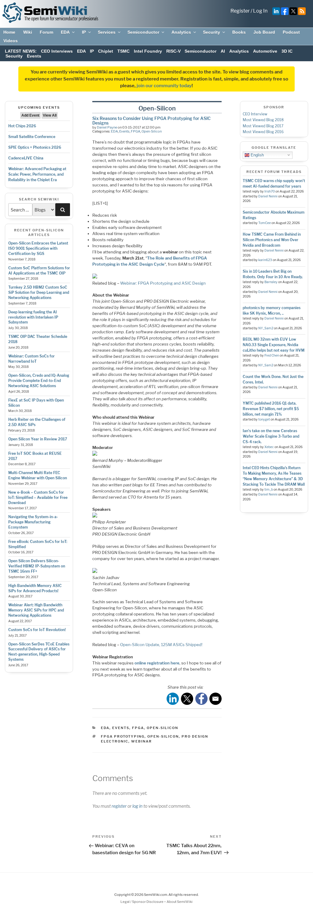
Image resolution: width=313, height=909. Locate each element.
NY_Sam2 (265, 328)
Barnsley (271, 282)
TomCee (264, 223)
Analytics (181, 32)
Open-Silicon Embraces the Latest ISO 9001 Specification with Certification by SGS (38, 248)
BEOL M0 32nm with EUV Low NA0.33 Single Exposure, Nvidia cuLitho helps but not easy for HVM (273, 345)
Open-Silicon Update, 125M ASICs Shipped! (161, 644)
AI (223, 51)
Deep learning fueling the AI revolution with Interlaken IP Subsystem (33, 317)
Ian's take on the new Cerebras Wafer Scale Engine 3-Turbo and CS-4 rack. (271, 436)
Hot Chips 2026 (22, 126)
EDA (65, 32)
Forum (46, 32)
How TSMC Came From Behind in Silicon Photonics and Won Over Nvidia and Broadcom (272, 240)
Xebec (269, 447)
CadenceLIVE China (25, 158)
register (119, 806)
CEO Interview (255, 114)
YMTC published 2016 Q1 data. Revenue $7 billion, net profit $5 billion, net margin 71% (271, 409)
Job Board (264, 32)
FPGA (135, 131)
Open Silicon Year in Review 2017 (37, 439)
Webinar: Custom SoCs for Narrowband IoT (31, 359)
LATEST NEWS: (21, 51)
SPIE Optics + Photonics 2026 (34, 147)
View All (50, 115)
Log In (260, 11)
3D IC (287, 51)
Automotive (265, 51)
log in (137, 806)
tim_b (268, 490)
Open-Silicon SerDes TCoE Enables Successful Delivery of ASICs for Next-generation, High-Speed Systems (38, 652)
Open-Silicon (152, 131)
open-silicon (163, 736)
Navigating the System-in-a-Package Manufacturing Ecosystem (33, 521)
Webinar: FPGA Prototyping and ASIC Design (163, 283)
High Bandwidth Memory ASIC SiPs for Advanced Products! (35, 588)
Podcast (291, 32)
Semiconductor (143, 32)
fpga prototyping (123, 736)
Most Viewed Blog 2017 (263, 126)
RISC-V (173, 51)
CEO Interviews (57, 51)
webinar (141, 741)
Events (34, 56)
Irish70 (269, 191)
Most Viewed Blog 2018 (263, 120)
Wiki (27, 32)
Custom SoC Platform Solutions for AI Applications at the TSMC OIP (39, 270)
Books (239, 32)
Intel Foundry (148, 51)
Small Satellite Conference (31, 136)
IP (84, 32)
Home (9, 32)
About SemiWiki (180, 902)
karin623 (265, 260)
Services (107, 32)
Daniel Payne (107, 127)
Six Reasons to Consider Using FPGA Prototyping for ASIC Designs (151, 120)
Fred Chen (271, 355)
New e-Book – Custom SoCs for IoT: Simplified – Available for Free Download (38, 497)
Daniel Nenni (268, 196)
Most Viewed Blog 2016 (263, 131)
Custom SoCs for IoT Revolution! (37, 629)
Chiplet (105, 51)
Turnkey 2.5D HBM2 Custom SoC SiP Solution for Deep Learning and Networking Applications (38, 292)
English (256, 154)
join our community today (164, 85)
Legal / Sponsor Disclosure (142, 902)
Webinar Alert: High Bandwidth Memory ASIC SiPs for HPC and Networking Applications (36, 610)
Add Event (30, 115)
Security (211, 32)
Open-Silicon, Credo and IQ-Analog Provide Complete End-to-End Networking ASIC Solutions (38, 380)
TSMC (123, 51)
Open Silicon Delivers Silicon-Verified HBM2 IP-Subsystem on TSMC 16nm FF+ (36, 566)
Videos (10, 40)
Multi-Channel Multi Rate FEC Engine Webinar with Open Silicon (37, 475)
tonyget (264, 419)
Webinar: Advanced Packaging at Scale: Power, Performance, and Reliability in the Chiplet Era (37, 174)
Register (240, 11)
